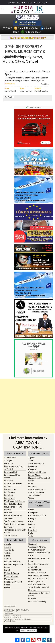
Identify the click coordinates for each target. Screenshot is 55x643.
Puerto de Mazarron (37, 489)
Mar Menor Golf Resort (14, 501)
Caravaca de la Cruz (37, 515)
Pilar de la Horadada (13, 504)
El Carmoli (8, 463)
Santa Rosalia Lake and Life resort (14, 525)
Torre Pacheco (10, 535)
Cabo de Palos (10, 457)
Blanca (7, 555)
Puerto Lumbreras (36, 492)
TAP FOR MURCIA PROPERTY (27, 37)
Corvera (7, 558)
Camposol (32, 469)
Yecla (30, 536)
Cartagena (8, 460)
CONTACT (11, 3)
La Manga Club (10, 472)
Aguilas (31, 457)
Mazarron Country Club (38, 578)
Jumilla (31, 527)
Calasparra (33, 512)
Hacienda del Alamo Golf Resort (39, 479)
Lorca (30, 483)
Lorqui (7, 570)
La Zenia (32, 598)
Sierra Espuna (34, 495)
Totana (31, 498)
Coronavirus (8, 614)
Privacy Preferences (28, 630)
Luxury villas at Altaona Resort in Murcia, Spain (27, 73)
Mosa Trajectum (26, 91)
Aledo (30, 460)
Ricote (7, 584)
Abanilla (7, 544)
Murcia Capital (10, 91)
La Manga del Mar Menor (12, 476)
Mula (30, 533)
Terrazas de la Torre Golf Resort (14, 531)
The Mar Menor (15, 453)
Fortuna (31, 524)
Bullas (31, 509)
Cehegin (32, 518)
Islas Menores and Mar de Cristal (14, 467)
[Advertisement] (27, 406)
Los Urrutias (9, 498)
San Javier (8, 518)
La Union (8, 486)
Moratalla (32, 530)
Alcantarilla (9, 550)
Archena (7, 553)
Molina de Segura (11, 573)
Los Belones (9, 492)
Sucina (7, 587)
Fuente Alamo (34, 475)
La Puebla (8, 480)
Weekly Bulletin (10, 621)
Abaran (7, 547)
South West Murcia (39, 453)
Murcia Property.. (41, 91)
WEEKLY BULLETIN (40, 3)
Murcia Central (15, 539)
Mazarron (32, 486)
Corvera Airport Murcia (12, 615)
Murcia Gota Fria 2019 (12, 617)
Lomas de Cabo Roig (37, 601)
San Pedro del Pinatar (13, 521)
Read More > (45, 84)
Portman (8, 512)
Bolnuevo (32, 466)
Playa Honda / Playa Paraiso (13, 508)
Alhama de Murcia (36, 463)
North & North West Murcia (39, 504)
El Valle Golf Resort (12, 561)
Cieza (30, 521)
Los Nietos (8, 495)
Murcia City (9, 579)
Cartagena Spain (10, 612)
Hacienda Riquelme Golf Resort (14, 565)
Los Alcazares (10, 489)
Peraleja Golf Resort (13, 582)
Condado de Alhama (37, 472)
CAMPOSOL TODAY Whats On (16, 610)
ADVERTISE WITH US (24, 3)
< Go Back (7, 97)
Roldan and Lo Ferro (12, 515)
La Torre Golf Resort (13, 483)
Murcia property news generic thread (18, 619)
